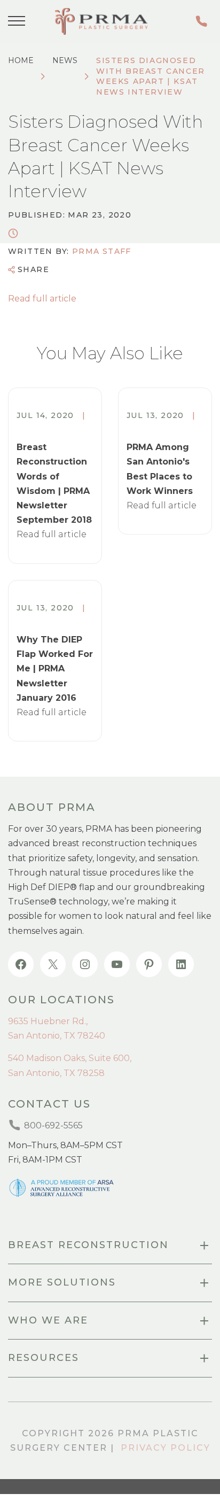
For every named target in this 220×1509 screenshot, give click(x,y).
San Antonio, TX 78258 (56, 1073)
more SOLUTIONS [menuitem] (62, 1282)
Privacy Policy (165, 1448)
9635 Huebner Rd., (48, 1021)
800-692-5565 (203, 21)
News (64, 60)
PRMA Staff (101, 251)
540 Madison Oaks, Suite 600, (69, 1058)
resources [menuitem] (43, 1358)
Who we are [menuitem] (48, 1320)
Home (21, 60)
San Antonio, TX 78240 (56, 1036)
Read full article (42, 298)
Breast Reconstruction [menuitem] (88, 1245)
